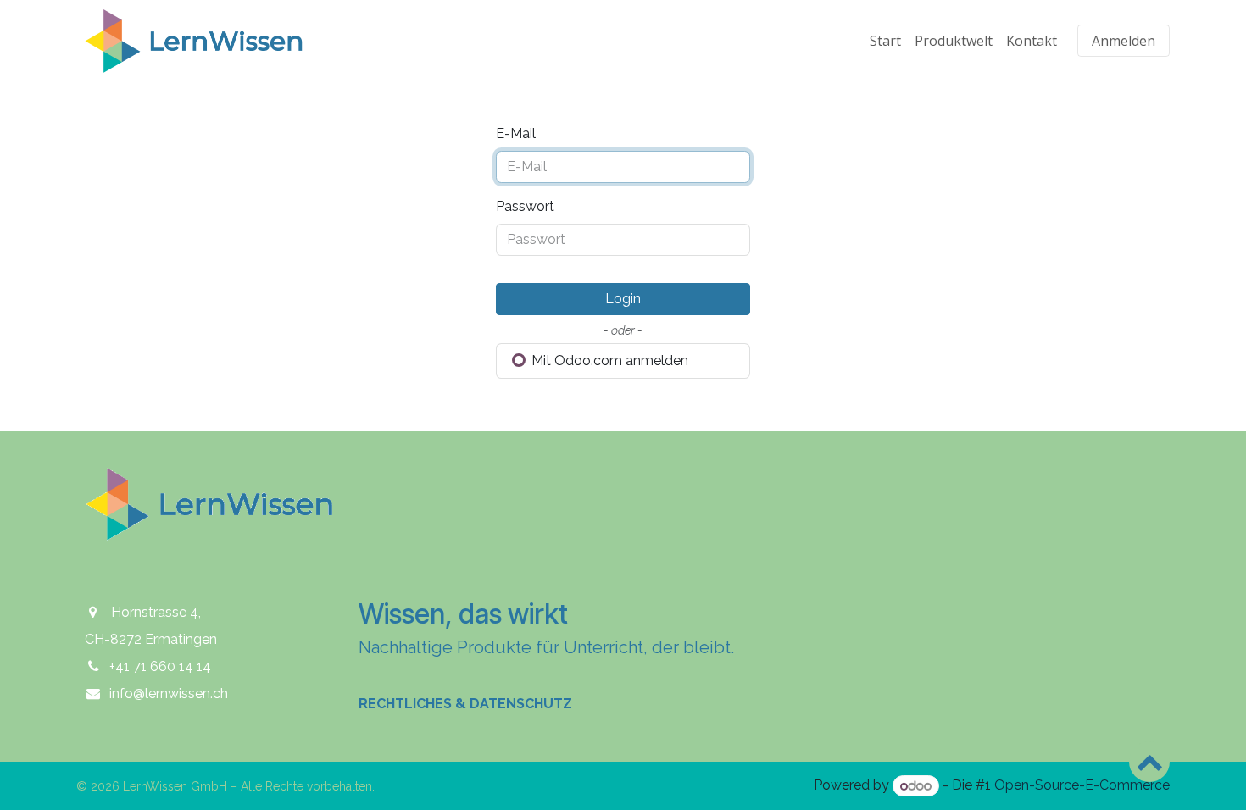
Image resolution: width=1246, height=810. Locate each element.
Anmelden (1123, 40)
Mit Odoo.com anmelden (608, 360)
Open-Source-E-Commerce (1082, 786)
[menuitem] (885, 41)
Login (623, 299)
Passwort (525, 206)
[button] (1149, 761)
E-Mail (516, 133)
